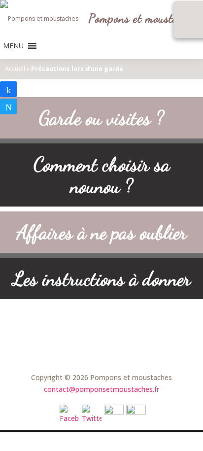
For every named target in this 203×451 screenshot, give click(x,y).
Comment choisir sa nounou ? (102, 175)
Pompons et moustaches (143, 19)
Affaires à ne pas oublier (102, 232)
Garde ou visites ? (101, 118)
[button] (13, 46)
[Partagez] (8, 89)
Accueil (15, 69)
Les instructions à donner (102, 278)
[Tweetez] (8, 106)
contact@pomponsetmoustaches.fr (101, 389)
